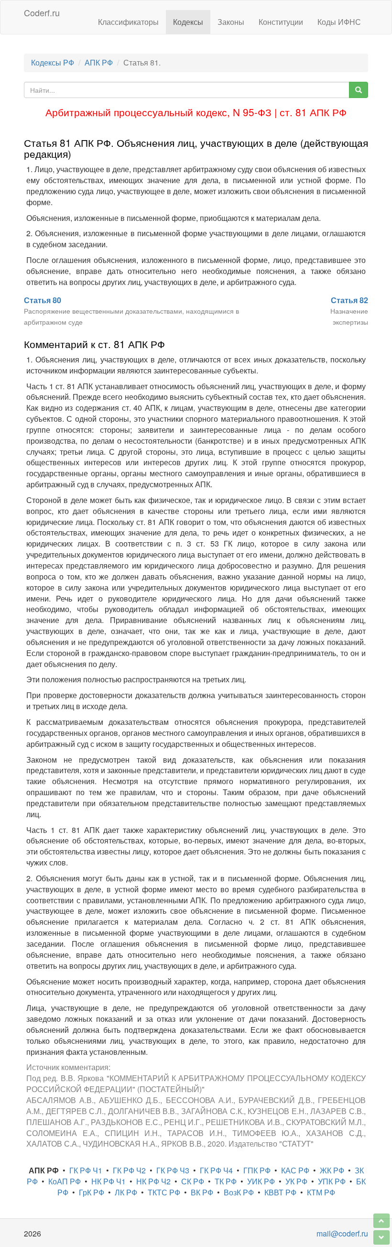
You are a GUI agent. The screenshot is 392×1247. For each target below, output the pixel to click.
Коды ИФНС (339, 21)
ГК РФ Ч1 (85, 1170)
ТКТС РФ (164, 1192)
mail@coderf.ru (342, 1233)
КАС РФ (295, 1170)
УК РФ (296, 1181)
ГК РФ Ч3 (172, 1170)
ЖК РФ (332, 1170)
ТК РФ (226, 1181)
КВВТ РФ (280, 1192)
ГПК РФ (257, 1170)
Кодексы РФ (52, 62)
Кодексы (188, 21)
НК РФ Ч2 (153, 1181)
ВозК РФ (239, 1192)
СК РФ (192, 1181)
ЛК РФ (126, 1192)
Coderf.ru (42, 12)
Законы (231, 21)
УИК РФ (261, 1181)
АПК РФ (99, 62)
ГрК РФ (91, 1192)
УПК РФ (332, 1181)
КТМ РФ (321, 1192)
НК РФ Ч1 (108, 1181)
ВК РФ (202, 1192)
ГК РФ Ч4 (216, 1170)
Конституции (281, 21)
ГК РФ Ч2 (129, 1170)
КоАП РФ (64, 1181)
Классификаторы (128, 21)
